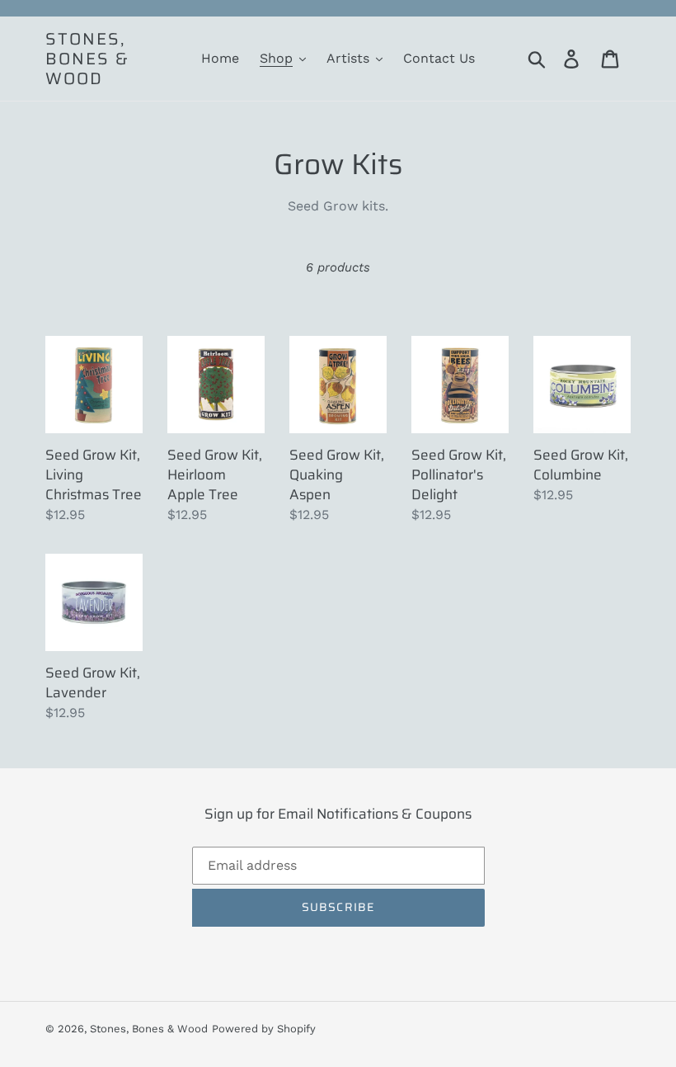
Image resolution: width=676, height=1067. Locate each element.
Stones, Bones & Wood (87, 58)
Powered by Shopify (264, 1028)
